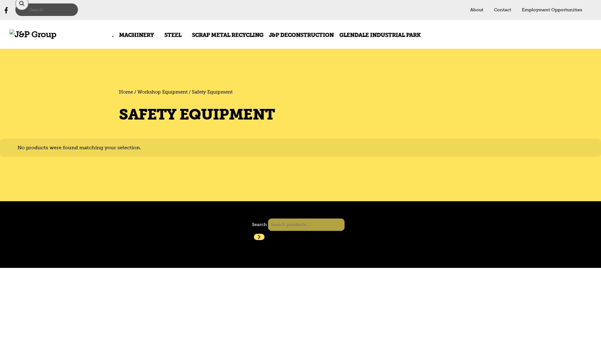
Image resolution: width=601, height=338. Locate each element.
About (476, 10)
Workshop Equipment (162, 92)
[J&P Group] (32, 34)
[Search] (259, 237)
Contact (502, 10)
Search (259, 224)
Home (126, 92)
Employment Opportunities (552, 10)
